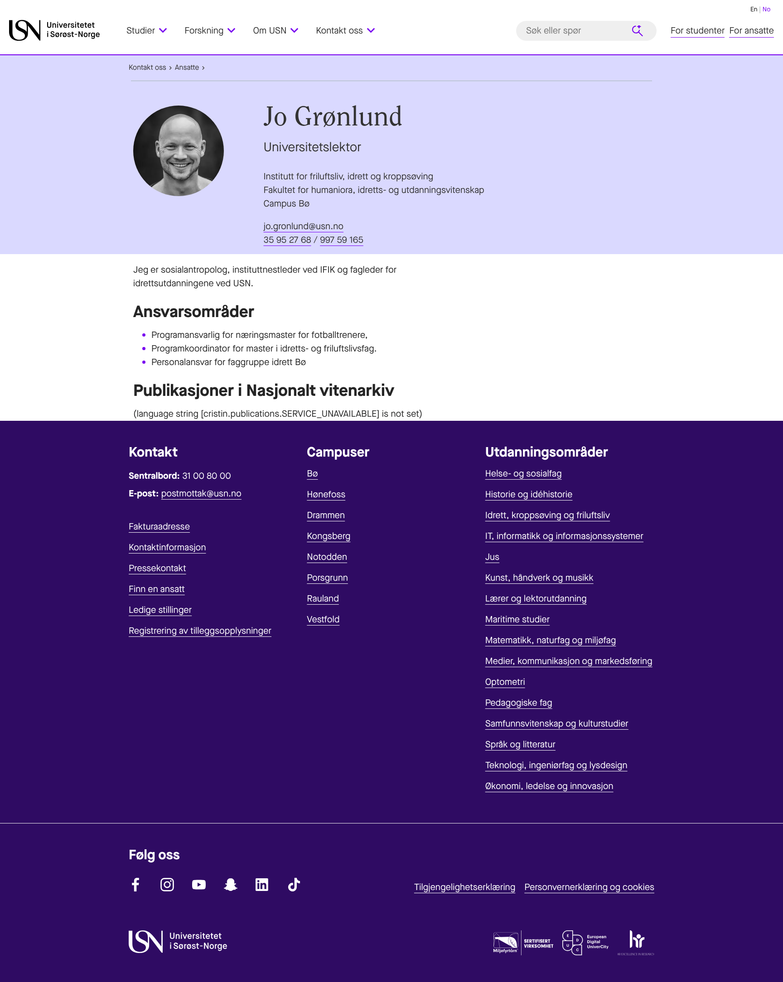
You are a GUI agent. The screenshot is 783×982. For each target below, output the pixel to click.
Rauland (323, 598)
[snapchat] (230, 884)
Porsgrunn (327, 578)
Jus (492, 557)
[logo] (65, 31)
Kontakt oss (147, 67)
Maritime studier (517, 619)
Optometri (505, 682)
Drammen (326, 515)
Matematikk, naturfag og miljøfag (550, 640)
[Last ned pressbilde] (196, 151)
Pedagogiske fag (518, 703)
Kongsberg (328, 536)
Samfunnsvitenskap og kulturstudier (556, 723)
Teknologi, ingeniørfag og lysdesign (556, 765)
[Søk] (638, 31)
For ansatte (751, 30)
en (754, 9)
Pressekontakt (157, 568)
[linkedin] (262, 884)
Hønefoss (326, 494)
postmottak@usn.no (201, 493)
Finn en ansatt (157, 589)
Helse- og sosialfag (523, 473)
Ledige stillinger (160, 610)
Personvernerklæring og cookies (589, 887)
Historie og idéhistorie (529, 494)
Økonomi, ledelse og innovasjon (549, 786)
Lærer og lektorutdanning (536, 598)
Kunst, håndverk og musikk (539, 578)
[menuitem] (152, 30)
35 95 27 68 (287, 240)
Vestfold (323, 619)
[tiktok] (294, 884)
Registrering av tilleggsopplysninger (200, 631)
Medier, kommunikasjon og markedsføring (568, 661)
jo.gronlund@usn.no (304, 226)
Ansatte (187, 67)
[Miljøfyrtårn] (523, 944)
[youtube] (199, 884)
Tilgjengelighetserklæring (464, 887)
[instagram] (167, 884)
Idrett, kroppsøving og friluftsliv (547, 515)
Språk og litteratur (520, 744)
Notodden (327, 557)
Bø (312, 473)
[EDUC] (585, 944)
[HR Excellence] (636, 944)
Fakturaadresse (159, 526)
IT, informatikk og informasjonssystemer (564, 536)
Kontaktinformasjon (167, 547)
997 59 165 (341, 240)
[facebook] (135, 884)
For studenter (698, 30)
